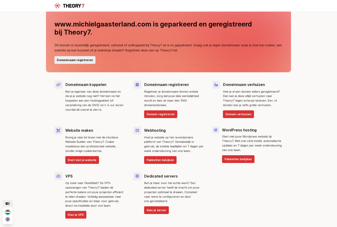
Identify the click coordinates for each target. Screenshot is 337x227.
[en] (8, 219)
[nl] (8, 212)
